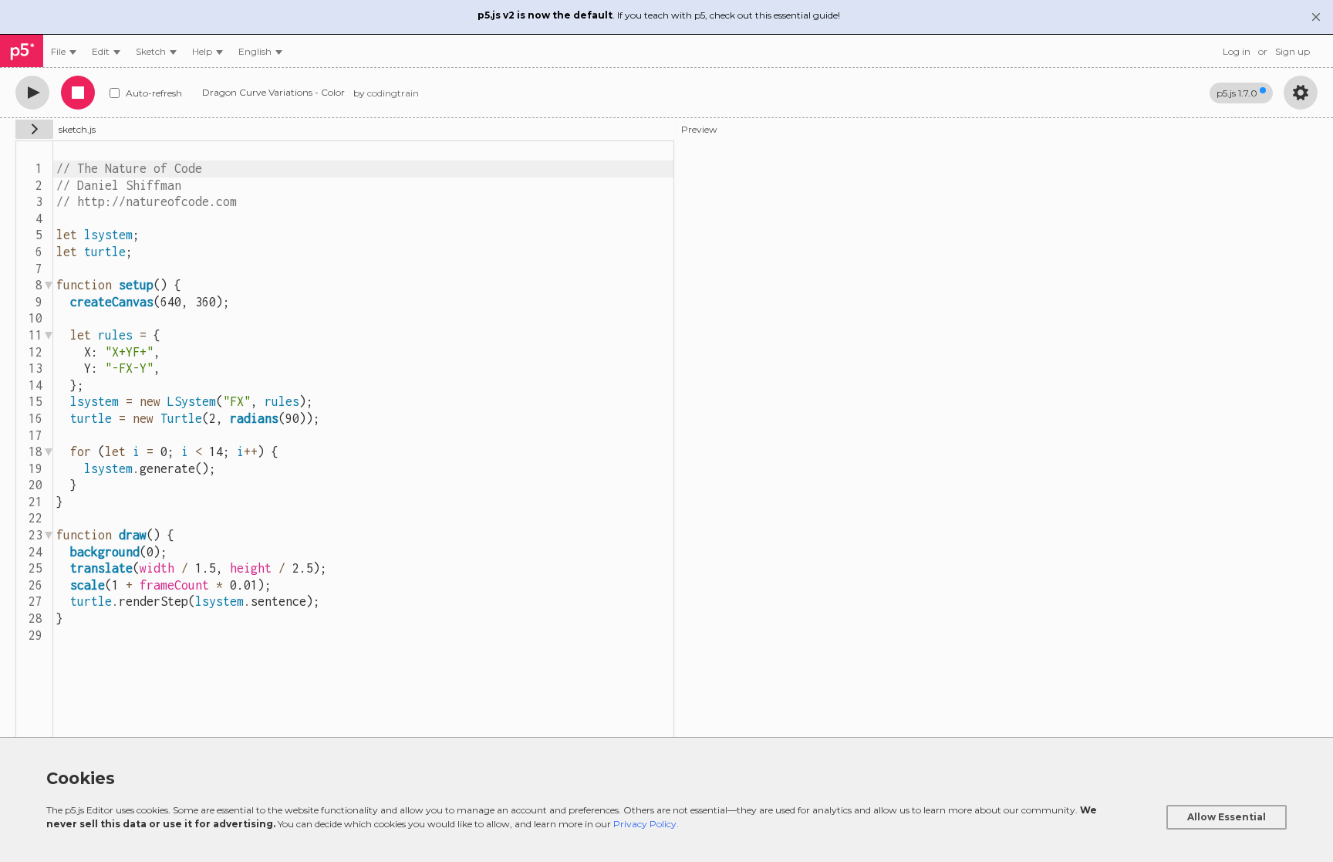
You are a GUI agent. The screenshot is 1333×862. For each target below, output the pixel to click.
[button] (260, 51)
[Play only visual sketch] (32, 93)
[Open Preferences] (1301, 93)
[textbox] (363, 443)
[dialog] (666, 799)
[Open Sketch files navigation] (34, 129)
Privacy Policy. (646, 824)
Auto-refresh (154, 93)
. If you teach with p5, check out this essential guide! (659, 15)
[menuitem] (63, 51)
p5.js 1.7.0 (1237, 93)
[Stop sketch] (78, 93)
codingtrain (393, 93)
